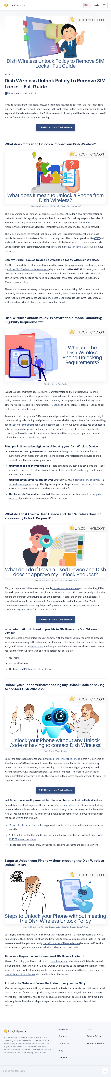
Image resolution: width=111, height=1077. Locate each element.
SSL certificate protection (23, 825)
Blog (61, 1050)
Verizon (9, 242)
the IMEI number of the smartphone (61, 943)
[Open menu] (104, 5)
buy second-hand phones (65, 588)
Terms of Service (95, 1043)
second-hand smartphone (26, 425)
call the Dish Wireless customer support (28, 269)
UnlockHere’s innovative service (63, 759)
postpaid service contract (87, 480)
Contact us (64, 1043)
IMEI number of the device (38, 669)
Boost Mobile (59, 298)
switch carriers (75, 247)
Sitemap (63, 1057)
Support (63, 1036)
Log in (96, 5)
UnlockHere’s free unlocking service (39, 609)
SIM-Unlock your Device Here (55, 127)
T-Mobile (54, 405)
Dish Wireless (85, 222)
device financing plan (20, 484)
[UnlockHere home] (15, 5)
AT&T (97, 238)
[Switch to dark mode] (105, 1071)
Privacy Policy (94, 1036)
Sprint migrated (18, 409)
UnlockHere (36, 646)
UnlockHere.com (71, 805)
